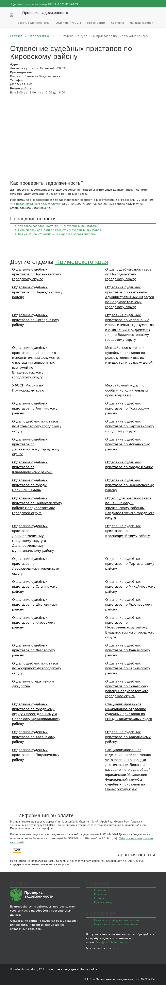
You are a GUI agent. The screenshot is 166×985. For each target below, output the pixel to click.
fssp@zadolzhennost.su (112, 942)
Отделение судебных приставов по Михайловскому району (130, 586)
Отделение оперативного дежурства (33, 683)
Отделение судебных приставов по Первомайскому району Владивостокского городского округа (37, 505)
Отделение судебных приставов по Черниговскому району (129, 484)
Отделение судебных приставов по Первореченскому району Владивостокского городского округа (129, 627)
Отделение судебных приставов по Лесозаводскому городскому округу (36, 566)
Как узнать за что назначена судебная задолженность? (57, 234)
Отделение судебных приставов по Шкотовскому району (35, 604)
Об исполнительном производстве (35, 204)
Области (100, 890)
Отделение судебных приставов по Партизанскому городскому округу (129, 425)
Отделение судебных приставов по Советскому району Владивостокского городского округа (126, 688)
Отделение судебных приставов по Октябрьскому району (35, 319)
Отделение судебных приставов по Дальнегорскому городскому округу (36, 446)
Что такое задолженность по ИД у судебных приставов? (58, 226)
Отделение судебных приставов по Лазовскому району (33, 649)
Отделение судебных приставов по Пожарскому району (127, 407)
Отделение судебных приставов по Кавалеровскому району (32, 466)
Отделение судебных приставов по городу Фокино (129, 464)
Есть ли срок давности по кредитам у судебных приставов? (60, 230)
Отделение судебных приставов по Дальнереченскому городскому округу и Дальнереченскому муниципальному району (33, 538)
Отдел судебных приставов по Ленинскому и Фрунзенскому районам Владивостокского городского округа (129, 507)
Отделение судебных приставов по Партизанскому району (129, 563)
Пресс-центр (96, 22)
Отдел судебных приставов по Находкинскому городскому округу (128, 273)
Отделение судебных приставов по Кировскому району (33, 622)
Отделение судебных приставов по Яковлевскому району (128, 604)
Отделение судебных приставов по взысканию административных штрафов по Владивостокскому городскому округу (129, 296)
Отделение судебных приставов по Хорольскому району (128, 736)
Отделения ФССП (68, 22)
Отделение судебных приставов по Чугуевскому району (127, 443)
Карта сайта (89, 969)
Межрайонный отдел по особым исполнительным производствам (126, 389)
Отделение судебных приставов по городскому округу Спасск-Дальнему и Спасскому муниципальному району (36, 713)
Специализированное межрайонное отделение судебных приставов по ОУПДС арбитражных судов (128, 711)
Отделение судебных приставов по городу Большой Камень (30, 484)
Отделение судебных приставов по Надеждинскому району (37, 291)
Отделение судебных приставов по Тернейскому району (127, 667)
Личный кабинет (141, 22)
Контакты (117, 22)
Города (99, 898)
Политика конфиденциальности (116, 920)
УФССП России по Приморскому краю (28, 387)
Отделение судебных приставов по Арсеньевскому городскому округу (36, 273)
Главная (16, 36)
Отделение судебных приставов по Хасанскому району (33, 736)
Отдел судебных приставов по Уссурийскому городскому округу (36, 667)
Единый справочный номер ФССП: (44, 4)
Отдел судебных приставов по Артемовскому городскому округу (36, 425)
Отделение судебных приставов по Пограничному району (36, 754)
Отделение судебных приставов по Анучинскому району (34, 407)
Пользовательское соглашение (116, 924)
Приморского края (81, 261)
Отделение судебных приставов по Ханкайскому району (127, 649)
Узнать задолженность (34, 22)
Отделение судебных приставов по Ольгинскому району (34, 586)
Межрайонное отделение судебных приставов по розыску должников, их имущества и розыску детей (129, 355)
